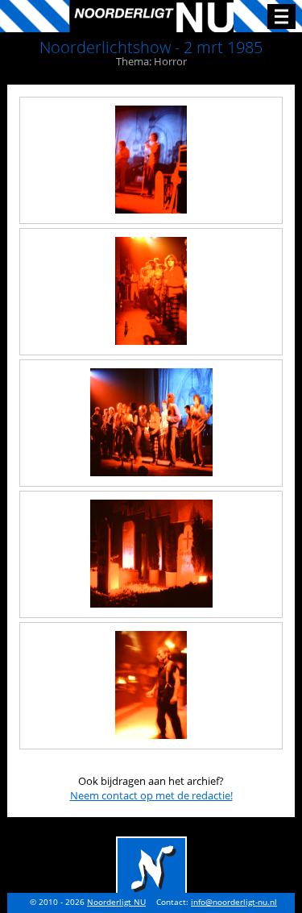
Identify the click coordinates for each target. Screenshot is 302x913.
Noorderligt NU (116, 902)
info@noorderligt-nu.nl (234, 902)
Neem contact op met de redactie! (151, 795)
